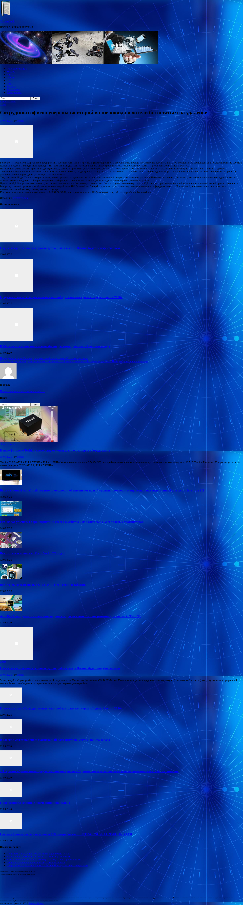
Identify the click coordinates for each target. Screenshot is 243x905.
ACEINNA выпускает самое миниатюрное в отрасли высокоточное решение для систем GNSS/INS (70, 616)
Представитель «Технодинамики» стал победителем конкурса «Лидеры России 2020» (61, 297)
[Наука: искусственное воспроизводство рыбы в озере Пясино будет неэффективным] (16, 241)
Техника (11, 86)
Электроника (14, 92)
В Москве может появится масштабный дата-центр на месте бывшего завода (55, 346)
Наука (10, 74)
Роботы (11, 77)
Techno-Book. (7, 21)
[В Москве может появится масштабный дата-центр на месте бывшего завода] (16, 339)
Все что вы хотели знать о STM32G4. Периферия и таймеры (43, 584)
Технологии (13, 89)
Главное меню (8, 101)
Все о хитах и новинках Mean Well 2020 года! (32, 553)
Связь (10, 80)
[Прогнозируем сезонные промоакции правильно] (11, 796)
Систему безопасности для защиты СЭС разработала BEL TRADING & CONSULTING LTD (66, 834)
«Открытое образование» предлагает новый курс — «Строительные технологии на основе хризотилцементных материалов (89, 771)
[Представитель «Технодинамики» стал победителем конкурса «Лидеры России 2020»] (16, 290)
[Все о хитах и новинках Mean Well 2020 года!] (11, 546)
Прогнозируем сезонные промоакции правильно (35, 802)
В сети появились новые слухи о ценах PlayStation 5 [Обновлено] (44, 859)
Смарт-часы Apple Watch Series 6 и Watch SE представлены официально (47, 865)
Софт (10, 83)
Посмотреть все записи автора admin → (22, 391)
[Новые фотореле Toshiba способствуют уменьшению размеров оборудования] (29, 441)
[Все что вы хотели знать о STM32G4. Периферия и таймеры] (11, 578)
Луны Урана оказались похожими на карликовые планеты (39, 853)
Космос (11, 71)
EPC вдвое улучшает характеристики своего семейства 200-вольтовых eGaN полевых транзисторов (71, 522)
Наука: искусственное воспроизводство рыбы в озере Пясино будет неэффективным (60, 248)
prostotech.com (20, 198)
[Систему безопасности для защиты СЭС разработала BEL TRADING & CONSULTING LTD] (11, 827)
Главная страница (17, 68)
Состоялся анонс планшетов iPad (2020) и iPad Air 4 (36, 862)
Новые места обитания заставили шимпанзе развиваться (38, 856)
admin (20, 120)
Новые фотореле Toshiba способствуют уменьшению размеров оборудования (55, 450)
